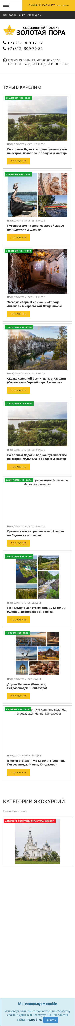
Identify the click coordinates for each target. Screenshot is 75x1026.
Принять (50, 1019)
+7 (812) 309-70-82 (25, 48)
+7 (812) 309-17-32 (25, 43)
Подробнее (18, 161)
